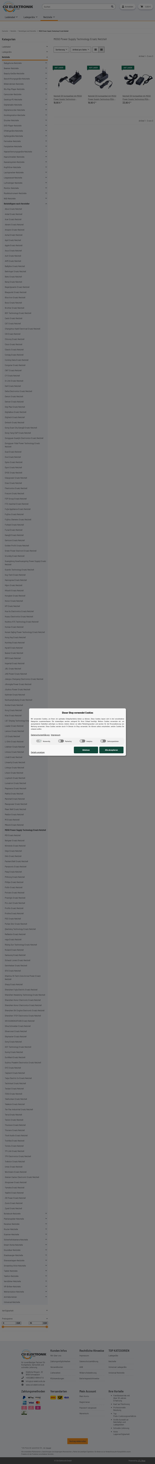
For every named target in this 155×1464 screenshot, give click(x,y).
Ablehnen (86, 750)
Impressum (55, 734)
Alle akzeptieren (111, 750)
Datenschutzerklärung (40, 734)
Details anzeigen (38, 752)
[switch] (39, 741)
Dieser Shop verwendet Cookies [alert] (77, 712)
